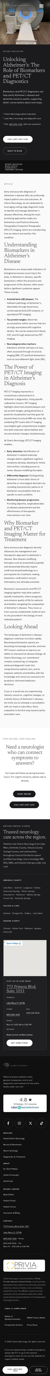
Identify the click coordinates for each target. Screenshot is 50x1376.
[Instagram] (19, 1123)
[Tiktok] (41, 1123)
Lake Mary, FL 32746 (16, 1003)
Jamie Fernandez (11, 1175)
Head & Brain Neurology (14, 1138)
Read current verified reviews (20, 1034)
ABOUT (6, 1163)
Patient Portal (9, 1200)
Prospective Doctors (14, 1325)
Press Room (32, 1325)
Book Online (8, 1194)
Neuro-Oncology (10, 1150)
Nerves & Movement (12, 1144)
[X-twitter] (30, 1123)
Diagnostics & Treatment (14, 1157)
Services (8, 1133)
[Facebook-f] (8, 1123)
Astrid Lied (8, 1181)
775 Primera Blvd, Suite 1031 (16, 1226)
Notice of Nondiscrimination (13, 1317)
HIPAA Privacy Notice (36, 1317)
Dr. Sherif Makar (10, 1169)
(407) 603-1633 (15, 124)
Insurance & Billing (11, 1213)
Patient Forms (9, 1207)
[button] (41, 5)
